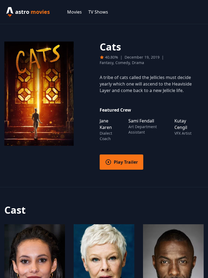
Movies (74, 12)
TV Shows (98, 12)
